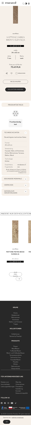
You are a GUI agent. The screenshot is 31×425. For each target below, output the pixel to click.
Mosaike (15, 362)
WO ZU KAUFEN (15, 81)
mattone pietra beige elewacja (15, 253)
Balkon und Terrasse (15, 322)
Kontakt (18, 391)
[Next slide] (19, 279)
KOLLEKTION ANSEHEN (15, 89)
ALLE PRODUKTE (15, 274)
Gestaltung (19, 389)
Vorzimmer (15, 320)
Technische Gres (15, 357)
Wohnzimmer (15, 317)
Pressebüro (19, 386)
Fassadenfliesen (15, 360)
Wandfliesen (15, 349)
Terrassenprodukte (16, 355)
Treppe (15, 324)
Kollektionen (15, 334)
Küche (15, 313)
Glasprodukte (15, 369)
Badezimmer (16, 315)
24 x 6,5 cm (15, 53)
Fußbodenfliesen (15, 351)
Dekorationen (15, 366)
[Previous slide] (12, 279)
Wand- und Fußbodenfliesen (15, 353)
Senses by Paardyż (15, 336)
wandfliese (15, 249)
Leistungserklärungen (8, 386)
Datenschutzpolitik (22, 393)
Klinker (15, 364)
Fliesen (15, 346)
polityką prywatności (18, 417)
